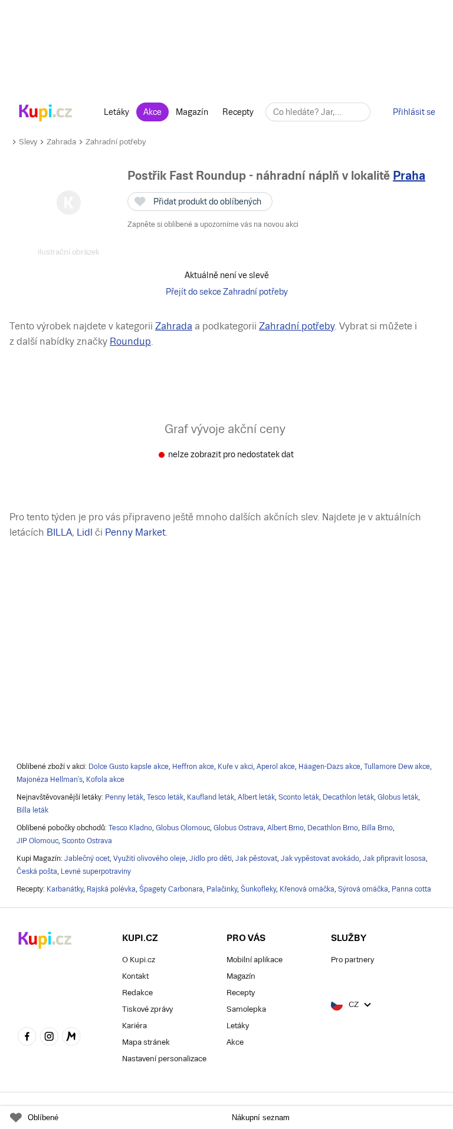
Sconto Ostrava (87, 841)
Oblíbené (43, 1117)
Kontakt (135, 976)
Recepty (238, 112)
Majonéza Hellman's (50, 779)
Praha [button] (409, 175)
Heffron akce (193, 766)
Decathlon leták (348, 797)
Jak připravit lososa (394, 858)
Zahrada (61, 141)
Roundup (130, 341)
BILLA (59, 532)
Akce (152, 112)
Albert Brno (285, 828)
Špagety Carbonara (171, 889)
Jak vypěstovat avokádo (320, 858)
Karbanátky (65, 889)
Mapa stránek (146, 1042)
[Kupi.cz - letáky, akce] (46, 114)
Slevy (28, 141)
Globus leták (398, 797)
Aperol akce (276, 766)
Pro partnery (352, 959)
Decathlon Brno (332, 828)
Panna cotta (411, 889)
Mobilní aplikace (254, 959)
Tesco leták (165, 797)
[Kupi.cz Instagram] (49, 1037)
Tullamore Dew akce (397, 766)
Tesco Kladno (130, 828)
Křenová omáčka (307, 889)
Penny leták (124, 797)
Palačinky (221, 889)
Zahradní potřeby (116, 141)
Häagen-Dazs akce (329, 766)
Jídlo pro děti (210, 858)
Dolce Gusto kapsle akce (128, 766)
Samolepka (246, 1009)
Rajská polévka (111, 889)
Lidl (85, 532)
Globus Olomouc (183, 828)
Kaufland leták (210, 797)
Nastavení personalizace (164, 1058)
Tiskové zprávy (147, 1009)
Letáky (116, 112)
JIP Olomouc (37, 841)
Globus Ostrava (239, 828)
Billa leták (32, 810)
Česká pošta (37, 871)
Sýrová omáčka (363, 889)
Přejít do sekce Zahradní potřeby (227, 291)
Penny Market (135, 532)
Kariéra (134, 1025)
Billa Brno (377, 828)
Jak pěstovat (256, 858)
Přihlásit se (414, 112)
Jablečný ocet (87, 858)
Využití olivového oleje (149, 858)
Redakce (137, 992)
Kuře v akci (235, 766)
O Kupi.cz (138, 959)
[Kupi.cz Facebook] (27, 1037)
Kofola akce (105, 779)
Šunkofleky (258, 889)
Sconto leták (298, 797)
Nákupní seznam (261, 1117)
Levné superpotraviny (96, 871)
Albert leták (256, 797)
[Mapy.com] (71, 1037)
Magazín (192, 112)
